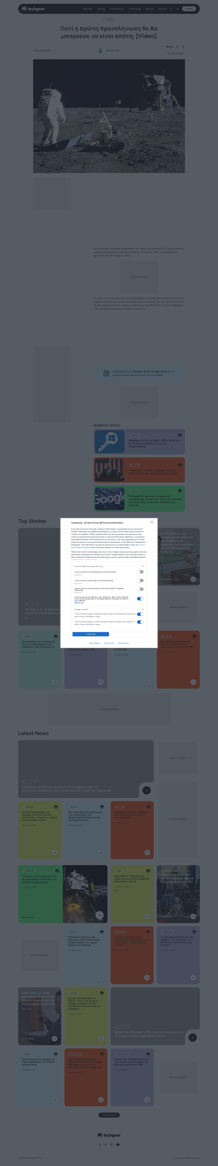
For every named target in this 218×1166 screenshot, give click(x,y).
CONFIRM (91, 634)
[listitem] (109, 566)
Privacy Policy (123, 643)
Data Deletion (94, 643)
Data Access (109, 643)
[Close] (152, 523)
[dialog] (109, 583)
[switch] (140, 571)
